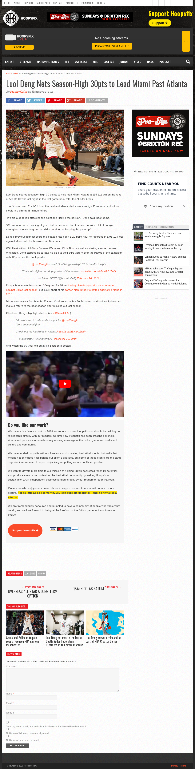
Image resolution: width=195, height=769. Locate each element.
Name (10, 693)
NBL (95, 62)
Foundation (88, 2)
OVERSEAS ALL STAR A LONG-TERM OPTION (33, 593)
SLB (67, 62)
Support (28, 2)
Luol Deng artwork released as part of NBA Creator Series (103, 639)
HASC (150, 62)
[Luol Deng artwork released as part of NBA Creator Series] (105, 634)
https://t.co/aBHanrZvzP (71, 331)
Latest (9, 62)
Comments (167, 227)
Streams (25, 62)
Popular (151, 227)
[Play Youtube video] (65, 384)
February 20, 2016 (88, 278)
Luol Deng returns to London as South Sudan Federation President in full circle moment (64, 641)
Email (10, 703)
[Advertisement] (75, 557)
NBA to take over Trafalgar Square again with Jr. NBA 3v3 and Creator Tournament (164, 271)
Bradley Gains (18, 92)
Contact (57, 2)
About (17, 2)
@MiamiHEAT (61, 313)
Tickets (101, 2)
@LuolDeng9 (40, 264)
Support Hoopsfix (24, 530)
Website (10, 712)
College (108, 62)
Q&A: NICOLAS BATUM (88, 588)
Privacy (174, 766)
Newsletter (72, 2)
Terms (183, 766)
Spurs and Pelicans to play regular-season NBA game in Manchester (22, 641)
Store (7, 2)
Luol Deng (30, 573)
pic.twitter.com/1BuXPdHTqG (98, 271)
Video (137, 62)
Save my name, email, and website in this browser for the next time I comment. (46, 726)
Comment (12, 666)
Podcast (165, 62)
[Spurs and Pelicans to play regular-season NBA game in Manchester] (25, 634)
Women (10, 71)
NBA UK (41, 573)
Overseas (81, 62)
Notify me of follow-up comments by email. (28, 733)
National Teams (48, 62)
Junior (124, 62)
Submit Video (43, 2)
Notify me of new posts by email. (22, 740)
